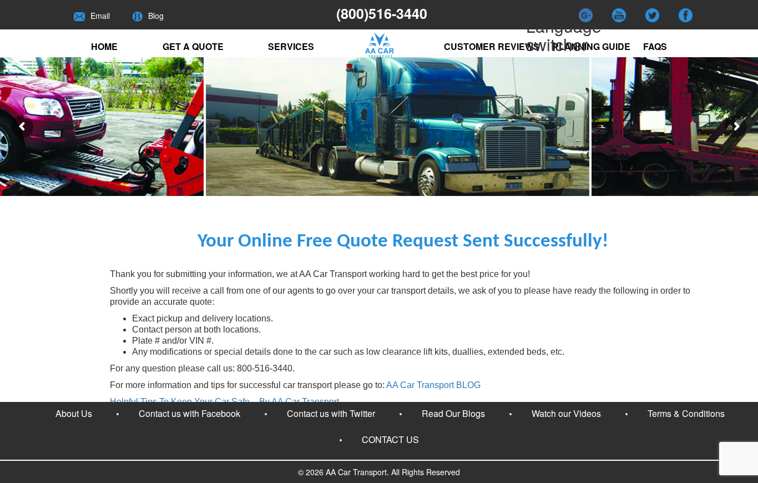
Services (291, 46)
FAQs (655, 46)
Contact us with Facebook (189, 413)
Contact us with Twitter (331, 413)
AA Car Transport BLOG (433, 385)
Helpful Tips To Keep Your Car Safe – (224, 401)
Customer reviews (491, 46)
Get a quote (193, 46)
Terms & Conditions (686, 413)
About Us (73, 413)
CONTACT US (390, 439)
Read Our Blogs (453, 413)
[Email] (79, 15)
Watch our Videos (566, 413)
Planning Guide (591, 46)
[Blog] (137, 15)
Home (104, 46)
